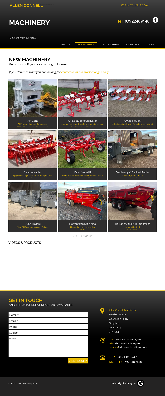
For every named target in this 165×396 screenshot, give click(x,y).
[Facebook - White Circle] (155, 20)
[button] (32, 104)
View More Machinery (82, 236)
